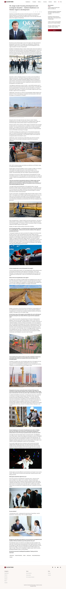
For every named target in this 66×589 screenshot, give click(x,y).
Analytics (50, 1)
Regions (24, 555)
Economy (45, 1)
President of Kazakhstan (18, 555)
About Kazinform (29, 573)
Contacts (49, 575)
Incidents (5, 582)
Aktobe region (29, 555)
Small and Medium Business (36, 555)
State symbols (28, 575)
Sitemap (49, 573)
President (34, 1)
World (5, 580)
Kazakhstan (6, 573)
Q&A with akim (12, 555)
